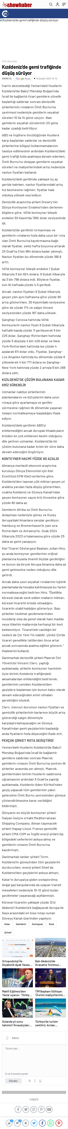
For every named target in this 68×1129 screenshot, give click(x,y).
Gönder (13, 1080)
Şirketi (8, 932)
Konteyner (37, 924)
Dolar (7, 924)
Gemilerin (21, 924)
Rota (51, 924)
